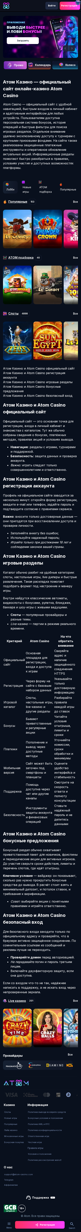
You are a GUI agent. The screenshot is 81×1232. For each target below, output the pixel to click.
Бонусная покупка (14, 1142)
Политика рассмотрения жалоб (44, 1160)
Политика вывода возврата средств (47, 1112)
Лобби (10, 189)
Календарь (43, 65)
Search (72, 1228)
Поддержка (40, 1197)
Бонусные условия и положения (45, 1118)
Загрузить (23, 40)
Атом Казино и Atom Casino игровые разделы (38, 382)
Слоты (7, 1112)
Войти (52, 5)
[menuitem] (14, 1112)
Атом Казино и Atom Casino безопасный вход (38, 396)
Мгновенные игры (14, 1136)
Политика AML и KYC (39, 1124)
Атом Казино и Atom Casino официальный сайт (39, 368)
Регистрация (69, 5)
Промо (18, 65)
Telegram (8, 1180)
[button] (66, 48)
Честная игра (35, 1142)
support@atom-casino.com (18, 1174)
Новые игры (27, 189)
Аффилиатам (11, 1185)
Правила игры (35, 1148)
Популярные (68, 189)
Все (75, 201)
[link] (14, 1065)
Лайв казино (11, 1130)
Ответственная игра (38, 1136)
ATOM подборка (45, 189)
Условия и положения (39, 1154)
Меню (9, 1228)
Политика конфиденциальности (45, 1130)
